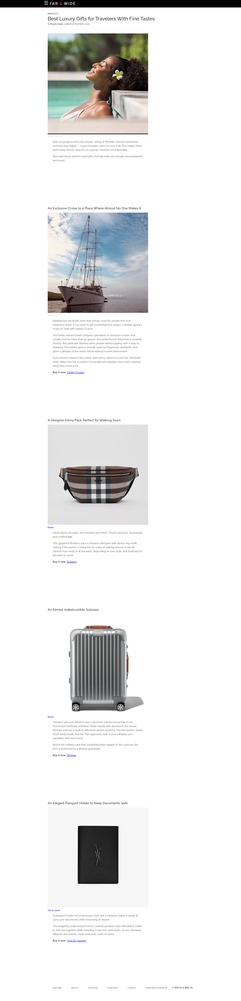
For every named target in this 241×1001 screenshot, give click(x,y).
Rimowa (50, 717)
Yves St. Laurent (54, 910)
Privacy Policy (112, 988)
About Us (74, 988)
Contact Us (132, 988)
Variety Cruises (75, 372)
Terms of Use (93, 988)
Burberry (51, 527)
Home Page (57, 988)
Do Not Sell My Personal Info (156, 988)
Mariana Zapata (57, 24)
